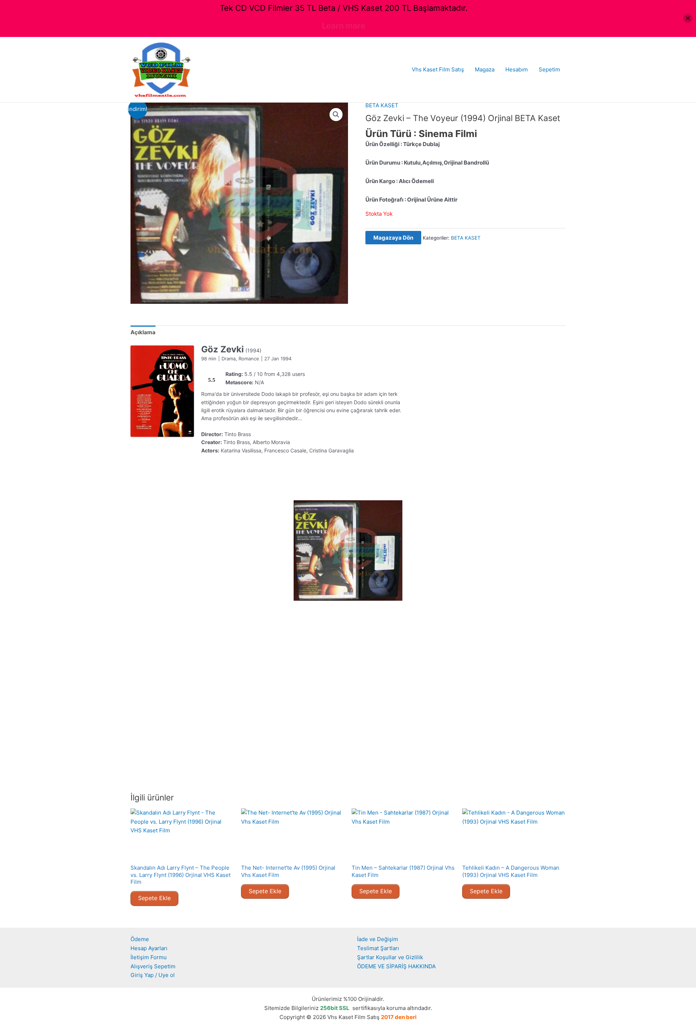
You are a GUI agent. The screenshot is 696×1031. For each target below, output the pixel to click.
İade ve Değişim (377, 939)
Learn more (343, 25)
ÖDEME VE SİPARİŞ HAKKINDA (396, 966)
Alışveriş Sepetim (152, 966)
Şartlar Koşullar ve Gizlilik (390, 957)
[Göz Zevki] (162, 391)
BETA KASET (381, 105)
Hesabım (516, 69)
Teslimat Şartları (378, 948)
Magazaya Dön (393, 237)
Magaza (484, 69)
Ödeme (139, 939)
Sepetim (549, 69)
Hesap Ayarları (148, 948)
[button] (336, 114)
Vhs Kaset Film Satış (438, 69)
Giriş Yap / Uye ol (152, 975)
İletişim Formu (148, 957)
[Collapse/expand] (687, 18)
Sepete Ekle (154, 898)
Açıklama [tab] (143, 332)
